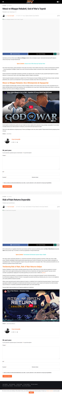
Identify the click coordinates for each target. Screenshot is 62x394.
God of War (9, 133)
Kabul (31, 392)
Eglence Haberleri (29, 15)
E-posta (5, 177)
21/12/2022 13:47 (19, 15)
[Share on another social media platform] (58, 54)
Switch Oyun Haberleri (43, 206)
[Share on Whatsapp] (55, 54)
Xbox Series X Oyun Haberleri (8, 385)
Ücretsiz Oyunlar (19, 384)
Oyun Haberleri (9, 5)
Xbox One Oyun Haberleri (26, 385)
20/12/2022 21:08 (19, 206)
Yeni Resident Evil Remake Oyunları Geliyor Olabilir (34, 254)
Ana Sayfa (4, 5)
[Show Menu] (3, 2)
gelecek (43, 272)
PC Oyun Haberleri (35, 206)
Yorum (4, 155)
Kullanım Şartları (50, 390)
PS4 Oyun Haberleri (17, 385)
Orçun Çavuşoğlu (10, 15)
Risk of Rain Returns (11, 323)
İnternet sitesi (35, 177)
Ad (4, 171)
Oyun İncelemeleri (12, 384)
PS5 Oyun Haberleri (34, 384)
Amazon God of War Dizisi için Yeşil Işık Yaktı (35, 63)
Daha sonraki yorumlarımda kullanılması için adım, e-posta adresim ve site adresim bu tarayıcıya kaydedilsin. (28, 182)
